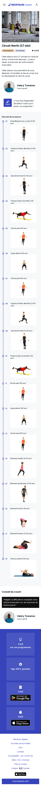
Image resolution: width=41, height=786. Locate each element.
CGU (20, 747)
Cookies (20, 752)
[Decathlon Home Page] (20, 4)
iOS (19, 760)
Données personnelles (20, 743)
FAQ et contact (20, 764)
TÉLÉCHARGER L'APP (20, 781)
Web (14, 760)
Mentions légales (20, 739)
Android (25, 760)
